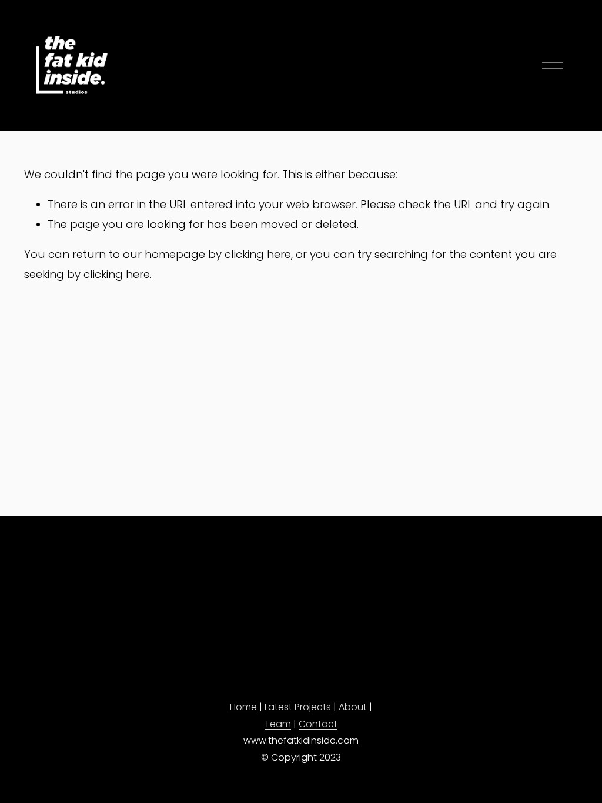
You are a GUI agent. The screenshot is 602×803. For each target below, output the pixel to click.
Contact (318, 724)
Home (243, 707)
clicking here (258, 254)
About (353, 707)
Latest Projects (298, 707)
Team (278, 724)
